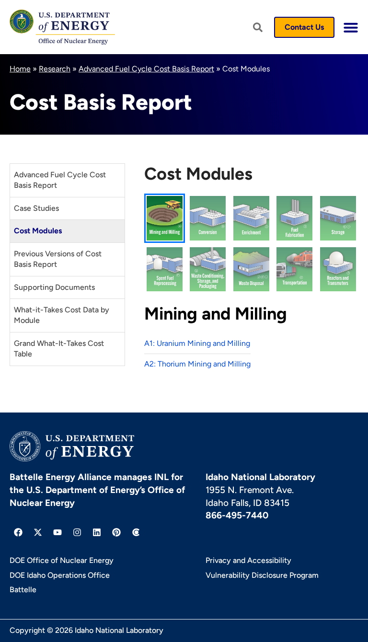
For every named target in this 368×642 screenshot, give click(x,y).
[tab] (164, 218)
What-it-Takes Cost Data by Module (61, 315)
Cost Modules (38, 230)
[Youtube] (57, 532)
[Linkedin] (96, 532)
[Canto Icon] (136, 532)
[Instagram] (77, 532)
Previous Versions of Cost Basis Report (58, 259)
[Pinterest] (116, 532)
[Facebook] (18, 532)
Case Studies (36, 208)
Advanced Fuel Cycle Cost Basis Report (146, 68)
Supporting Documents (54, 287)
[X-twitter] (37, 532)
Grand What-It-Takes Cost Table (59, 348)
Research (54, 68)
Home (20, 68)
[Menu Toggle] (350, 27)
